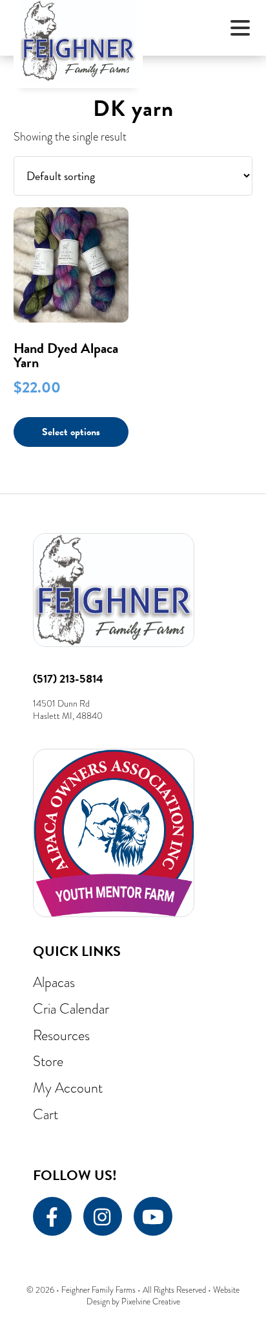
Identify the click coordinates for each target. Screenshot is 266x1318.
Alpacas (54, 982)
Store (48, 1061)
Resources (61, 1035)
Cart (45, 1114)
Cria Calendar (71, 1009)
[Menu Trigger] (240, 27)
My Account (68, 1088)
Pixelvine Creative (150, 1302)
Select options (71, 432)
